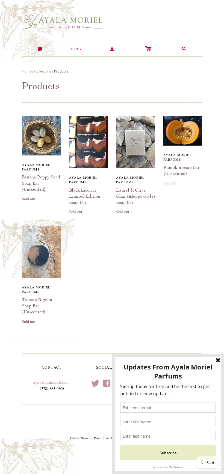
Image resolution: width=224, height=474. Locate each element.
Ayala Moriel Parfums (36, 166)
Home (26, 71)
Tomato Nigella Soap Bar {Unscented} (37, 306)
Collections (42, 71)
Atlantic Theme (79, 438)
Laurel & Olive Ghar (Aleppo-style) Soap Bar (135, 196)
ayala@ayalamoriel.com (51, 382)
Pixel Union (102, 438)
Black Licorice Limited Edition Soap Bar (84, 196)
